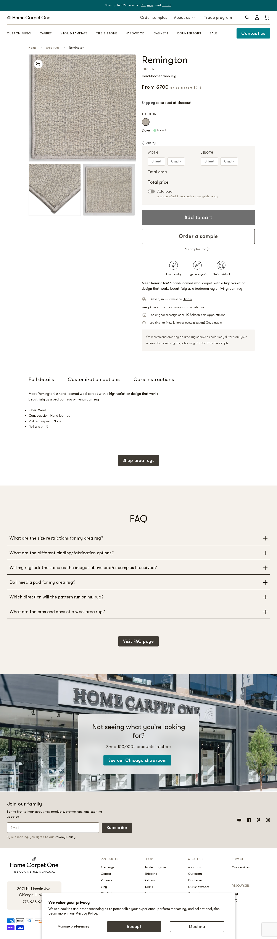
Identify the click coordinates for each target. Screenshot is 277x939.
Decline (197, 926)
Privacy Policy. (87, 913)
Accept (134, 926)
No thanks (96, 497)
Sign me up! (96, 481)
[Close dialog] (218, 415)
